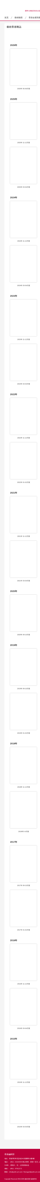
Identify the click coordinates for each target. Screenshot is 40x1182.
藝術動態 (19, 17)
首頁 (6, 17)
